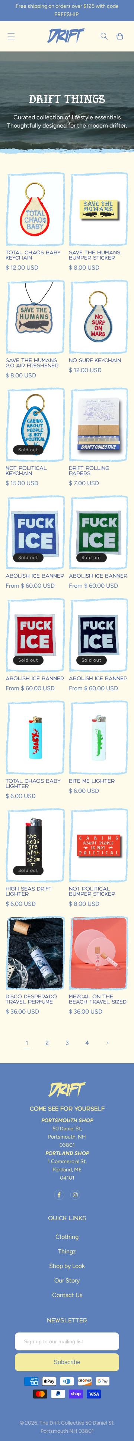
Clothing (67, 1236)
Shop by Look (67, 1265)
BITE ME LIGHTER (92, 781)
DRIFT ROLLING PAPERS (89, 471)
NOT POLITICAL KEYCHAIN (26, 471)
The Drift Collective (61, 1423)
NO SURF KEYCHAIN (95, 360)
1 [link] (27, 1042)
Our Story (67, 1280)
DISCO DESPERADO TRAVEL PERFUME (31, 999)
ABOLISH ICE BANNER (35, 576)
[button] (11, 36)
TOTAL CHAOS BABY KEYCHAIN (33, 255)
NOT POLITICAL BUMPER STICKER (92, 891)
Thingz (67, 1251)
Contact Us (67, 1295)
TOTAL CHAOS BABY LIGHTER (33, 784)
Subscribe (67, 1362)
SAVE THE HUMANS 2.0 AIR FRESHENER (32, 363)
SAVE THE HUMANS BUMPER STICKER (94, 255)
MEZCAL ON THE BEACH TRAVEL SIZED (98, 999)
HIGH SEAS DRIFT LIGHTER (29, 891)
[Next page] (107, 1043)
